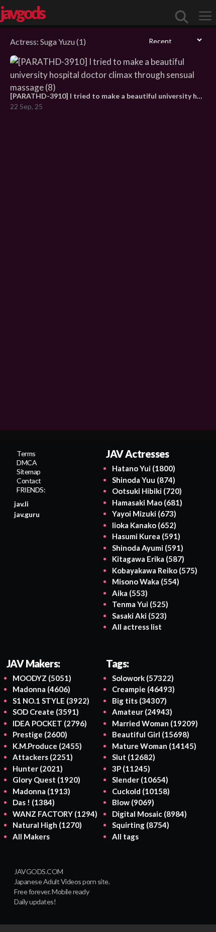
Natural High (47, 824)
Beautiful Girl (150, 734)
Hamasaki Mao (147, 502)
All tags (125, 836)
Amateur (142, 711)
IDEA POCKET (50, 723)
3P (131, 768)
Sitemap (29, 471)
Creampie (143, 689)
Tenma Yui (140, 604)
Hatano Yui (143, 468)
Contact (29, 480)
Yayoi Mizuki (144, 513)
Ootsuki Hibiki (147, 490)
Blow (133, 802)
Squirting (140, 824)
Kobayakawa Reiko (154, 570)
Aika (130, 593)
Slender (140, 779)
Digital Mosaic (149, 813)
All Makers (31, 836)
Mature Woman (154, 745)
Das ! (34, 802)
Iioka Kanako (144, 525)
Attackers (43, 756)
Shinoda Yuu (143, 479)
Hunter (38, 768)
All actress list (137, 626)
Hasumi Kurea (146, 536)
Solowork (143, 678)
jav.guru (27, 514)
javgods (22, 13)
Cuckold (141, 791)
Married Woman (155, 723)
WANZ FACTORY (55, 813)
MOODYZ (42, 678)
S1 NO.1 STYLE (51, 700)
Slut (133, 756)
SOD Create (46, 711)
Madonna (41, 689)
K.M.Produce (47, 745)
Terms (26, 453)
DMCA (27, 462)
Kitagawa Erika (148, 558)
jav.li (21, 503)
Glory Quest (46, 779)
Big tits (139, 700)
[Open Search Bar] (181, 17)
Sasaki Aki (139, 615)
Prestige (40, 734)
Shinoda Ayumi (147, 547)
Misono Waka (145, 581)
